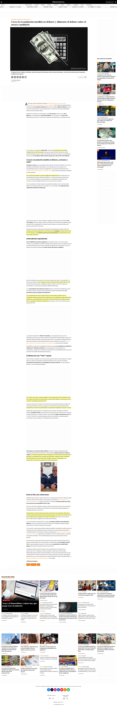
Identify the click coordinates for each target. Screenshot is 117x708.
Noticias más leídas (8, 577)
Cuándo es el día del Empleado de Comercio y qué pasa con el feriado (48, 658)
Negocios (69, 4)
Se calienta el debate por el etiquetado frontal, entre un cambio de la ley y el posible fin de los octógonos (67, 670)
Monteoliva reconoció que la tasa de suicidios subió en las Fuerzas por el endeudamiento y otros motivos (87, 670)
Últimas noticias (28, 4)
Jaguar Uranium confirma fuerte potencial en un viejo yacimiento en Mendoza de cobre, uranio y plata (87, 616)
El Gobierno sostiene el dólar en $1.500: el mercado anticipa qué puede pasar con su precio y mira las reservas (68, 617)
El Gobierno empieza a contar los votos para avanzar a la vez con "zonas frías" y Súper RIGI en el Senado (29, 617)
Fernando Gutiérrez (17, 80)
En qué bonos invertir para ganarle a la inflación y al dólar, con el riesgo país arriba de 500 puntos (106, 143)
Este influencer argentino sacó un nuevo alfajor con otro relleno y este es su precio (29, 648)
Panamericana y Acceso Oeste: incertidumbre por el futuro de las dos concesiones (86, 605)
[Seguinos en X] (51, 689)
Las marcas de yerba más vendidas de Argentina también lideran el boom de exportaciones (10, 670)
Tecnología (75, 4)
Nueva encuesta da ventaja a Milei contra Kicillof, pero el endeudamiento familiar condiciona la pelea (49, 671)
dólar (28, 564)
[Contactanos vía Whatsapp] (53, 698)
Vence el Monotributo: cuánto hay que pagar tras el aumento (19, 604)
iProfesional (14, 19)
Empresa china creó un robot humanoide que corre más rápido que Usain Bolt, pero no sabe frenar (49, 616)
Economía (37, 4)
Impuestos (56, 4)
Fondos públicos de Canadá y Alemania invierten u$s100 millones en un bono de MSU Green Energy (87, 659)
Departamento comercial (65, 696)
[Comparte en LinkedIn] (20, 77)
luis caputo (33, 564)
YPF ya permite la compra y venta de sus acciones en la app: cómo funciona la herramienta (106, 595)
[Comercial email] (64, 698)
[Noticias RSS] (65, 689)
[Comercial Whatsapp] (67, 698)
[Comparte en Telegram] (23, 77)
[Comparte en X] (15, 77)
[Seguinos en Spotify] (68, 689)
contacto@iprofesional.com (58, 704)
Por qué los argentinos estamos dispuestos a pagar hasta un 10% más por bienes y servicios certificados (106, 649)
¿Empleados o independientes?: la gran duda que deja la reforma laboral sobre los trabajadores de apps (106, 99)
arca (38, 564)
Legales (62, 4)
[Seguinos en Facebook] (48, 689)
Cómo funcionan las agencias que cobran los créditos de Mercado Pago (105, 120)
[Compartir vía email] (25, 77)
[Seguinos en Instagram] (55, 689)
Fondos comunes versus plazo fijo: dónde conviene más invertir (29, 670)
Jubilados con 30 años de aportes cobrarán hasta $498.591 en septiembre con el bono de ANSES (106, 77)
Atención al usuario (51, 695)
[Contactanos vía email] (50, 698)
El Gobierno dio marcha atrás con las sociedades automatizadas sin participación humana (10, 616)
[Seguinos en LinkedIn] (58, 689)
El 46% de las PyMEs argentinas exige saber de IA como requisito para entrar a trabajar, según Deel (87, 649)
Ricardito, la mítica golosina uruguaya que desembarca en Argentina (48, 648)
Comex (82, 4)
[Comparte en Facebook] (12, 77)
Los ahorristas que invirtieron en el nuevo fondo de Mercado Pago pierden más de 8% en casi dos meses (49, 595)
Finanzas (49, 4)
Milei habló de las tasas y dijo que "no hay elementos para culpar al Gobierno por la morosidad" (105, 165)
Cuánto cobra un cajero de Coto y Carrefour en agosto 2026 (87, 594)
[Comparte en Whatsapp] (17, 77)
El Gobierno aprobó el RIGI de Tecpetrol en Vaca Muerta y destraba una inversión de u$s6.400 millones (10, 649)
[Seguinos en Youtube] (61, 689)
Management (89, 4)
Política (42, 4)
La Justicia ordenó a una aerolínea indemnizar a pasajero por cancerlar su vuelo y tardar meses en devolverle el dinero (48, 606)
